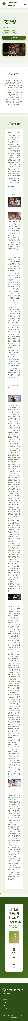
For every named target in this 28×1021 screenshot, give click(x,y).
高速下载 (4, 1009)
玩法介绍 (4, 1002)
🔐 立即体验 (14, 38)
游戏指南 (4, 1005)
